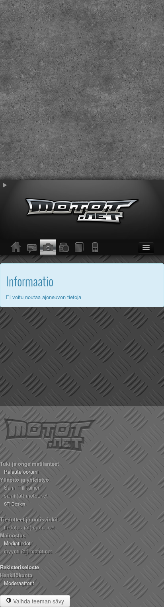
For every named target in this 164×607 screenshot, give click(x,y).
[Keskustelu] (32, 247)
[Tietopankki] (80, 247)
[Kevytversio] (95, 247)
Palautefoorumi (21, 471)
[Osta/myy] (64, 247)
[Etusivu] (16, 247)
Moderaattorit (19, 583)
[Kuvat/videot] (48, 247)
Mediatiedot (17, 543)
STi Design (14, 503)
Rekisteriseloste (19, 567)
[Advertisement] (82, 90)
